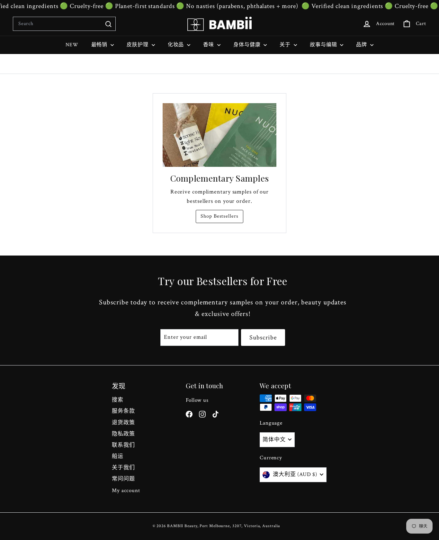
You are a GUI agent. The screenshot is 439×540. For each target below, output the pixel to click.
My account (126, 490)
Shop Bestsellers (219, 216)
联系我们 (123, 445)
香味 (209, 44)
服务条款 (123, 411)
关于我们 (123, 467)
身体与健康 (247, 44)
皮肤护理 (138, 44)
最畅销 (100, 44)
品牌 (362, 44)
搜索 (117, 399)
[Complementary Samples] (219, 135)
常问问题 (123, 478)
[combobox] (64, 24)
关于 (286, 44)
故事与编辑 (324, 44)
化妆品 (177, 44)
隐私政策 (123, 433)
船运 (117, 456)
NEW (72, 44)
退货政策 (123, 422)
